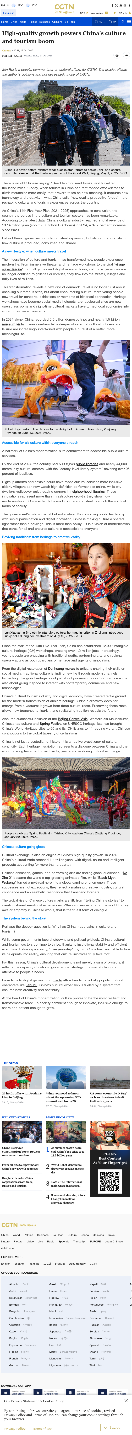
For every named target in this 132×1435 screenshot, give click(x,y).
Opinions (57, 21)
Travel (111, 1235)
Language (8, 12)
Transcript (79, 1241)
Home (4, 21)
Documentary (77, 1263)
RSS (82, 13)
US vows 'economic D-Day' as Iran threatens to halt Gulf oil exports (108, 1097)
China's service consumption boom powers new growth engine (21, 1151)
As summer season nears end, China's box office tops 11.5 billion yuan (67, 1151)
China (14, 21)
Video (30, 1241)
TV (114, 22)
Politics (33, 21)
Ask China (7, 1248)
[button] (50, 1138)
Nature (5, 1241)
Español (19, 1263)
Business (44, 21)
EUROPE (95, 1241)
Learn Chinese (114, 1241)
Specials (63, 1241)
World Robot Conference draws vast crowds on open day (67, 1168)
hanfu (57, 980)
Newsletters (97, 13)
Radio (102, 22)
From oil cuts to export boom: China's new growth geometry (20, 1166)
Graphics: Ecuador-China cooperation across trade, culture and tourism (17, 1182)
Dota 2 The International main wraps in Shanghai (66, 1183)
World (23, 21)
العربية (47, 1263)
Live (40, 1241)
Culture (72, 1235)
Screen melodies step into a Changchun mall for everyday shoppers (68, 1199)
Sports (85, 1235)
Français (34, 1263)
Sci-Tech (70, 21)
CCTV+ (94, 1263)
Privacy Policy (14, 1429)
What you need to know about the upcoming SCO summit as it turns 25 (63, 1097)
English (5, 1263)
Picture (18, 1241)
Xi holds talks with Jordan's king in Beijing (22, 1095)
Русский (60, 1263)
